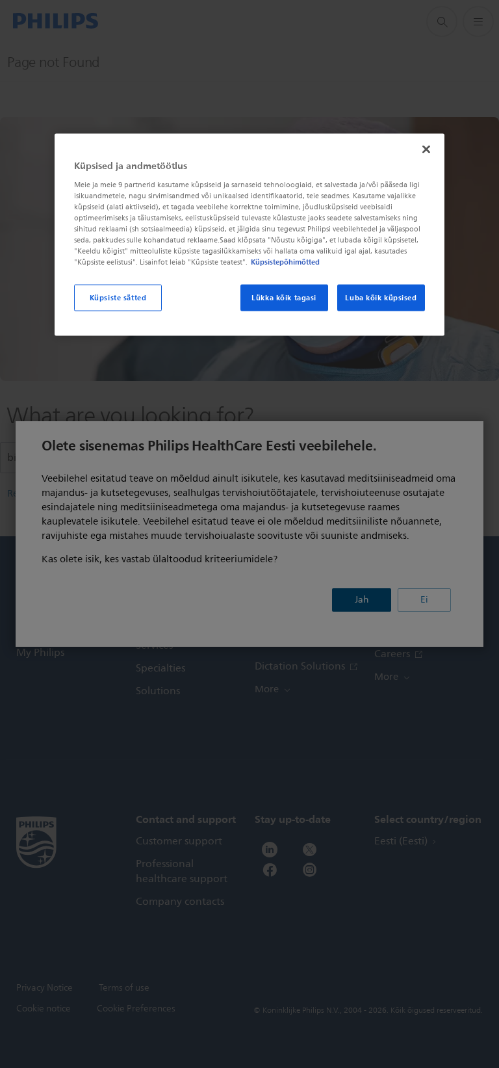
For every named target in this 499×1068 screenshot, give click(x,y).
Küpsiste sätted (118, 297)
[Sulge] (426, 149)
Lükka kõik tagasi (283, 297)
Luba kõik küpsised (380, 297)
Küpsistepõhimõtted (285, 261)
